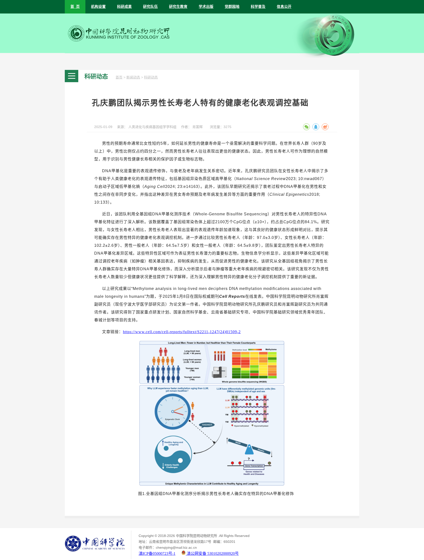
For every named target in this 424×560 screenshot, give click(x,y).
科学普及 (258, 7)
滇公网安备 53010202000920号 (212, 553)
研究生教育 (178, 7)
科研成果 (124, 7)
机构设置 (98, 7)
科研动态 (151, 77)
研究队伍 (150, 7)
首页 (119, 77)
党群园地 (232, 7)
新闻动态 (133, 77)
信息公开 (284, 7)
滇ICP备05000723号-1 (157, 553)
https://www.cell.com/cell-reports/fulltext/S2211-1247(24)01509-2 (182, 332)
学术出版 (206, 7)
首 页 (75, 7)
